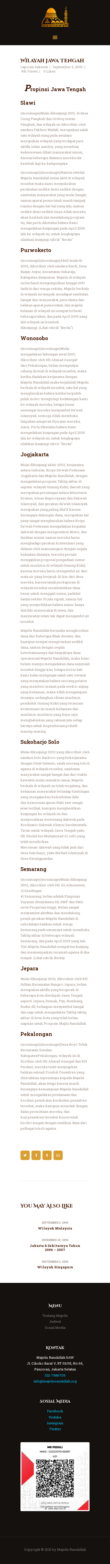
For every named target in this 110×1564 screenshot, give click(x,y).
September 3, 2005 (68, 67)
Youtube (55, 1417)
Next (81, 1477)
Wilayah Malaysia (55, 1228)
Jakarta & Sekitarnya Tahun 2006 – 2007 (55, 1248)
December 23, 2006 (55, 1240)
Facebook (55, 1411)
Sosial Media (55, 1327)
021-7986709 (55, 1375)
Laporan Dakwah (34, 67)
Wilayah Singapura (55, 1267)
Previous (29, 1477)
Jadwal (55, 1321)
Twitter (55, 1429)
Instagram (55, 1423)
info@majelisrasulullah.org (55, 1381)
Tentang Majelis (55, 1315)
